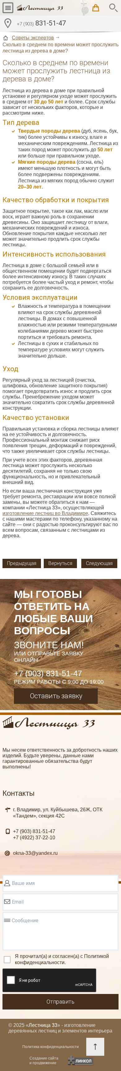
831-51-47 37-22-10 (34, 834)
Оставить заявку (56, 696)
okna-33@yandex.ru (35, 853)
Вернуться (60, 563)
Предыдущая (21, 563)
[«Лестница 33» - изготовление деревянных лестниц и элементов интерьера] (40, 8)
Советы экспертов (33, 37)
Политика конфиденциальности (50, 1047)
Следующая (99, 563)
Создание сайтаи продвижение (43, 1060)
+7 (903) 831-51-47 (48, 673)
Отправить (60, 1001)
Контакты (18, 793)
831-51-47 (41, 23)
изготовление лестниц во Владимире (45, 513)
